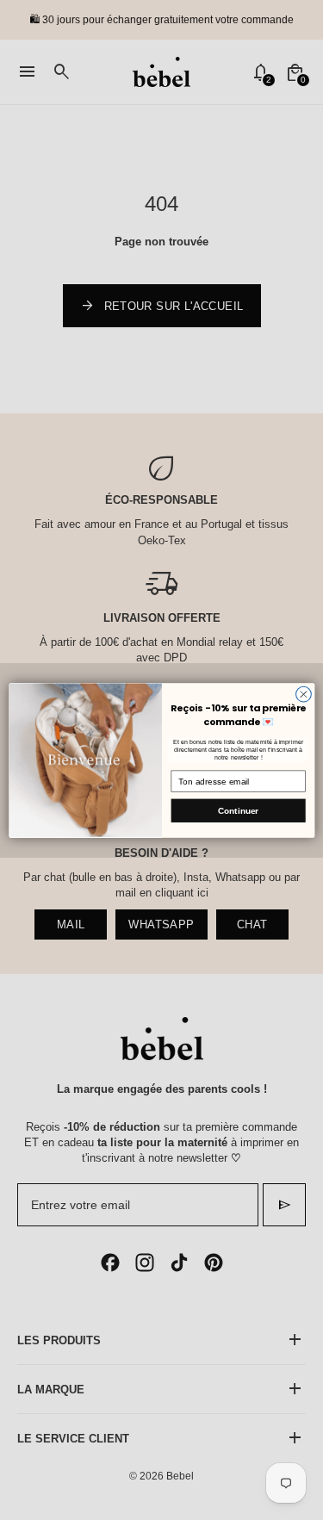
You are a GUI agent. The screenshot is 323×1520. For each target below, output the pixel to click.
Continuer (237, 810)
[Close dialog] (303, 694)
